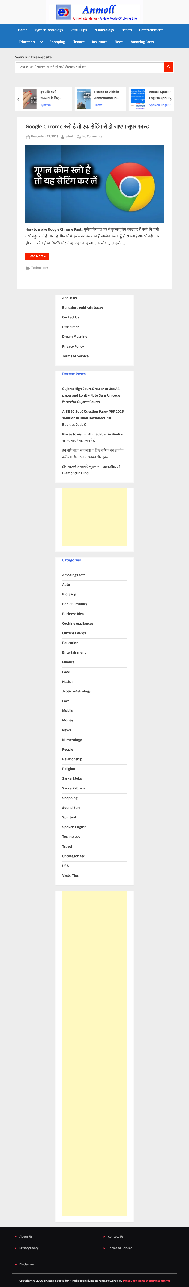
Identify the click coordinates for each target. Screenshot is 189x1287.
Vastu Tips (79, 30)
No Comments (92, 137)
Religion (68, 769)
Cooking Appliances (77, 624)
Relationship (72, 759)
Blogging (69, 595)
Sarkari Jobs (72, 779)
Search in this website (33, 57)
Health (126, 30)
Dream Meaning (74, 337)
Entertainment (151, 30)
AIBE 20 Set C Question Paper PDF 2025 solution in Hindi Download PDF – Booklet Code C (93, 418)
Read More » (39, 257)
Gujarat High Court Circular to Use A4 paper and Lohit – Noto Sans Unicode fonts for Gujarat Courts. (91, 395)
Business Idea (73, 614)
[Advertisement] (94, 517)
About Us (69, 298)
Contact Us (70, 317)
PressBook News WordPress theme (146, 1281)
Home (22, 30)
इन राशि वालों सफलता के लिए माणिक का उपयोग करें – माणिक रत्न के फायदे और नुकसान (53, 95)
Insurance (99, 42)
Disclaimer (70, 327)
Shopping (57, 42)
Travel (99, 105)
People (67, 750)
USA (65, 866)
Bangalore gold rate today (82, 308)
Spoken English (160, 105)
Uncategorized (73, 856)
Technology (39, 268)
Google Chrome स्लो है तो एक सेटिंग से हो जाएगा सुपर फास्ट (87, 127)
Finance (78, 42)
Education (27, 42)
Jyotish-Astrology (49, 30)
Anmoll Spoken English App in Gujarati (160, 95)
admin (70, 136)
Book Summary (74, 604)
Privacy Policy (73, 347)
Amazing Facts (142, 42)
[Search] (168, 67)
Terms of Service (75, 356)
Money (67, 721)
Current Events (74, 633)
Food (66, 672)
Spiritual (69, 818)
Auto (66, 585)
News (119, 42)
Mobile (67, 711)
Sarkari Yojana (73, 789)
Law (65, 701)
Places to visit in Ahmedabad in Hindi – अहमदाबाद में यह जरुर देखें (106, 95)
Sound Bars (71, 808)
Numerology (104, 30)
